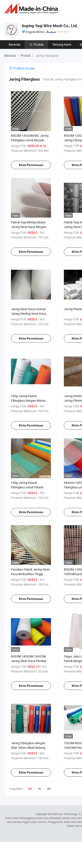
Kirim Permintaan (31, 165)
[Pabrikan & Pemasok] (31, 8)
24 (30, 788)
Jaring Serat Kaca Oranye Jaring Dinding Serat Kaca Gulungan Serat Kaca (28, 313)
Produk (39, 44)
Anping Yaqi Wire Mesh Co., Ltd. (50, 25)
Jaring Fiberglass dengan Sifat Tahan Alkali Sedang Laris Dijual (28, 747)
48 (49, 789)
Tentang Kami (61, 44)
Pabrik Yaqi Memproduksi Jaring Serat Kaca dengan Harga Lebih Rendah (28, 226)
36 (39, 789)
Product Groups (23, 68)
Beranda (14, 44)
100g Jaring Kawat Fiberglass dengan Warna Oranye (28, 400)
